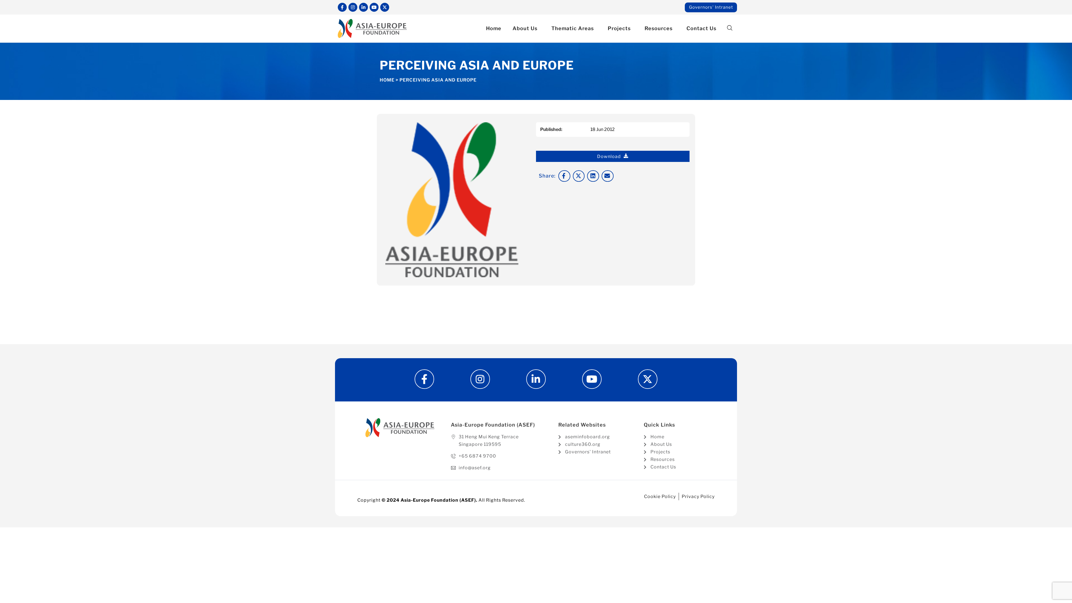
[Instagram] (352, 7)
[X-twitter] (384, 7)
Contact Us (701, 28)
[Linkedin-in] (363, 7)
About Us (525, 28)
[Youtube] (374, 7)
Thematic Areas (572, 28)
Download (609, 156)
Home (493, 28)
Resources (659, 28)
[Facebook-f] (342, 7)
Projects (619, 28)
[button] (729, 28)
